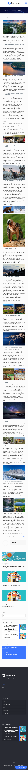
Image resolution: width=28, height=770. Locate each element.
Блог (4, 707)
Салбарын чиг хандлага (11, 654)
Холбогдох (6, 713)
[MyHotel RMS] (14, 3)
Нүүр (4, 701)
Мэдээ (6, 652)
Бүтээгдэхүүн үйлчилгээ (11, 647)
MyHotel (14, 542)
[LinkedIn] (15, 767)
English (4, 684)
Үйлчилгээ (6, 710)
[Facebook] (11, 767)
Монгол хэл (5, 682)
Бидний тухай (6, 704)
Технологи (7, 657)
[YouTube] (13, 767)
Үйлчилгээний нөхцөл (7, 687)
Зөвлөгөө (7, 649)
